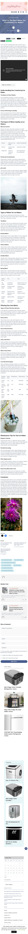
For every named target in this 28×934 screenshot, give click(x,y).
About (5, 910)
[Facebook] (16, 12)
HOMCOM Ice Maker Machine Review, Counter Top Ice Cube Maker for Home (17, 592)
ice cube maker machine (8, 562)
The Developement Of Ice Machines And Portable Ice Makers (16, 609)
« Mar (5, 877)
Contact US (6, 915)
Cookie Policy (7, 917)
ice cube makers (13, 17)
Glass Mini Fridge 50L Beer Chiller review (12, 893)
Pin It (23, 38)
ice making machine (7, 570)
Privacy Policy (7, 922)
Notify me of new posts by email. (10, 658)
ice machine (17, 565)
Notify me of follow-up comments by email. (12, 655)
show (13, 84)
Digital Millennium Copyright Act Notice (13, 920)
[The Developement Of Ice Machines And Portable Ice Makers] (5, 608)
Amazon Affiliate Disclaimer (10, 912)
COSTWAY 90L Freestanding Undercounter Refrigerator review (13, 734)
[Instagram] (20, 12)
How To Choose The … (13, 780)
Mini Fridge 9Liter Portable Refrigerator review (14, 891)
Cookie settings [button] (21, 929)
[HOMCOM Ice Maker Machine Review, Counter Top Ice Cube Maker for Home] (5, 591)
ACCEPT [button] (14, 931)
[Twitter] (18, 12)
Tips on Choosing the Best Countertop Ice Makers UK (5, 550)
